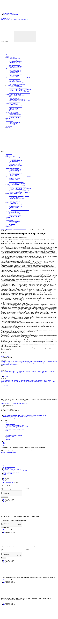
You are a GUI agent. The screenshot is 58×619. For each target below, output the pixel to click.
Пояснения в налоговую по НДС (17, 86)
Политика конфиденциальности (8, 452)
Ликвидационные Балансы (15, 74)
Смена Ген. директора (14, 79)
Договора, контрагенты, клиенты (14, 94)
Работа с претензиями (14, 102)
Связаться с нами (5, 527)
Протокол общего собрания (15, 63)
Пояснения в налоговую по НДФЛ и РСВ (19, 91)
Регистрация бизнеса (8, 13)
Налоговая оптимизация (12, 103)
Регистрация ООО (10, 57)
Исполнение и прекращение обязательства (19, 100)
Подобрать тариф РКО (14, 117)
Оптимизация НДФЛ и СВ (15, 107)
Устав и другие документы (15, 66)
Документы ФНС (13, 123)
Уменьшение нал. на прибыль (16, 105)
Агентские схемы (13, 109)
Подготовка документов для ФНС (17, 84)
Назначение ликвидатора (15, 70)
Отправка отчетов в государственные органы (17, 426)
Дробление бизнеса (13, 108)
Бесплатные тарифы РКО (15, 114)
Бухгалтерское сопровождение (10, 14)
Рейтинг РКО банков (14, 113)
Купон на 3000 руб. (5, 18)
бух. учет (5, 376)
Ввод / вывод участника (15, 81)
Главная (5, 465)
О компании (6, 476)
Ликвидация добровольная (12, 68)
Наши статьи (9, 54)
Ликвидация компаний (8, 15)
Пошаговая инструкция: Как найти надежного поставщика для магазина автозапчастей (22, 361)
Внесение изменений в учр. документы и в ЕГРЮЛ (18, 77)
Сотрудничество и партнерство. (14, 435)
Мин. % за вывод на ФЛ (15, 116)
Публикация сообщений (15, 71)
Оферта (8, 439)
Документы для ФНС (14, 72)
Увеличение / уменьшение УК (16, 82)
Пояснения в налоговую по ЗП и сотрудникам (20, 89)
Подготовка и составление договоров (15, 429)
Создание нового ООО (14, 58)
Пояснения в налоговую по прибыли (18, 88)
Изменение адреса (13, 80)
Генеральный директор (14, 65)
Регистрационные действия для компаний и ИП (15, 470)
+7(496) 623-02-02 (5, 19)
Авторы (8, 127)
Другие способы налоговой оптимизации (19, 110)
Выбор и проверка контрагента (16, 95)
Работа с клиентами (14, 98)
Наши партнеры (10, 436)
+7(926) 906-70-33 (22, 19)
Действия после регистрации (16, 67)
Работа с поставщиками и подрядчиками (19, 96)
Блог (7, 430)
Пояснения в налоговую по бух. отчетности (19, 93)
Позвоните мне (4, 496)
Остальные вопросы (14, 76)
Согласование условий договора (17, 99)
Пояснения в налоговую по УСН (17, 90)
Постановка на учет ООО (15, 60)
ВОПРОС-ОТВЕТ (5, 356)
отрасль (5, 367)
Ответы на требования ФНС (13, 85)
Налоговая (8, 119)
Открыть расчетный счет (12, 112)
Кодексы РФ (12, 124)
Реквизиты (8, 437)
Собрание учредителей (14, 62)
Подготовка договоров (8, 473)
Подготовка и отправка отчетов (11, 472)
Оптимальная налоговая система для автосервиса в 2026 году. (16, 371)
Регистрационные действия (13, 427)
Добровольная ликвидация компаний (15, 425)
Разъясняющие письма (14, 122)
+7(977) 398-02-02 (13, 19)
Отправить (3, 557)
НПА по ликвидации (14, 75)
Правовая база (9, 121)
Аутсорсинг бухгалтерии (9, 467)
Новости (8, 118)
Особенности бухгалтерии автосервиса (10, 380)
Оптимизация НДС (13, 104)
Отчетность (9, 126)
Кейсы (7, 56)
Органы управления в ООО (15, 61)
